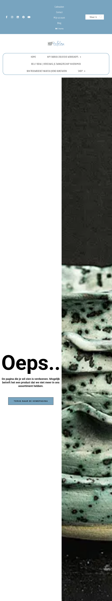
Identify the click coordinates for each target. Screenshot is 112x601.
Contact (59, 12)
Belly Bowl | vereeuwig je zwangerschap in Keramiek (56, 63)
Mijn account (59, 17)
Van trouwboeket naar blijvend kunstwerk (47, 71)
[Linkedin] (17, 17)
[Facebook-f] (6, 17)
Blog (59, 23)
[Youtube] (28, 17)
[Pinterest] (23, 17)
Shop (80, 71)
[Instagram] (12, 17)
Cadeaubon (59, 6)
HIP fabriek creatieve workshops (62, 56)
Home (33, 56)
